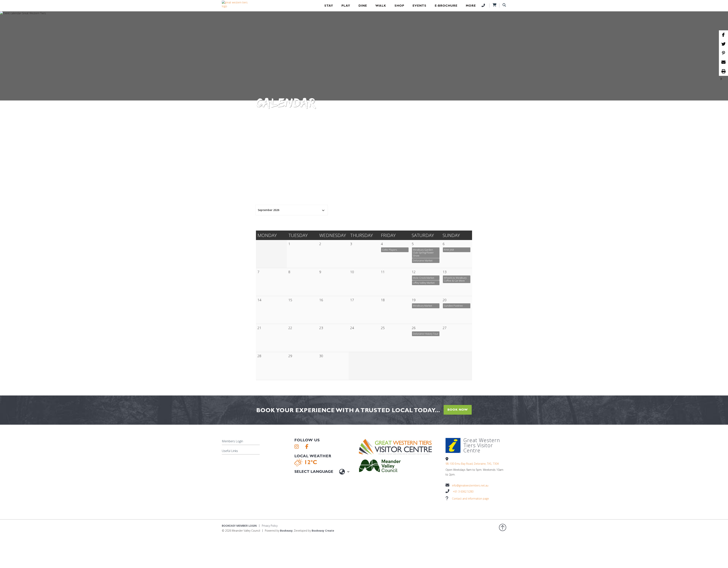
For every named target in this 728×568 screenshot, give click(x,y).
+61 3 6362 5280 (463, 491)
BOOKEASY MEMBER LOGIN (239, 525)
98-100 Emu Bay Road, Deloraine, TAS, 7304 (472, 463)
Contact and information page (470, 498)
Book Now (457, 409)
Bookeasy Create (323, 530)
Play (345, 5)
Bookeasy (286, 530)
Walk (380, 5)
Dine (363, 5)
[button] (291, 210)
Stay (328, 5)
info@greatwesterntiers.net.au (470, 485)
